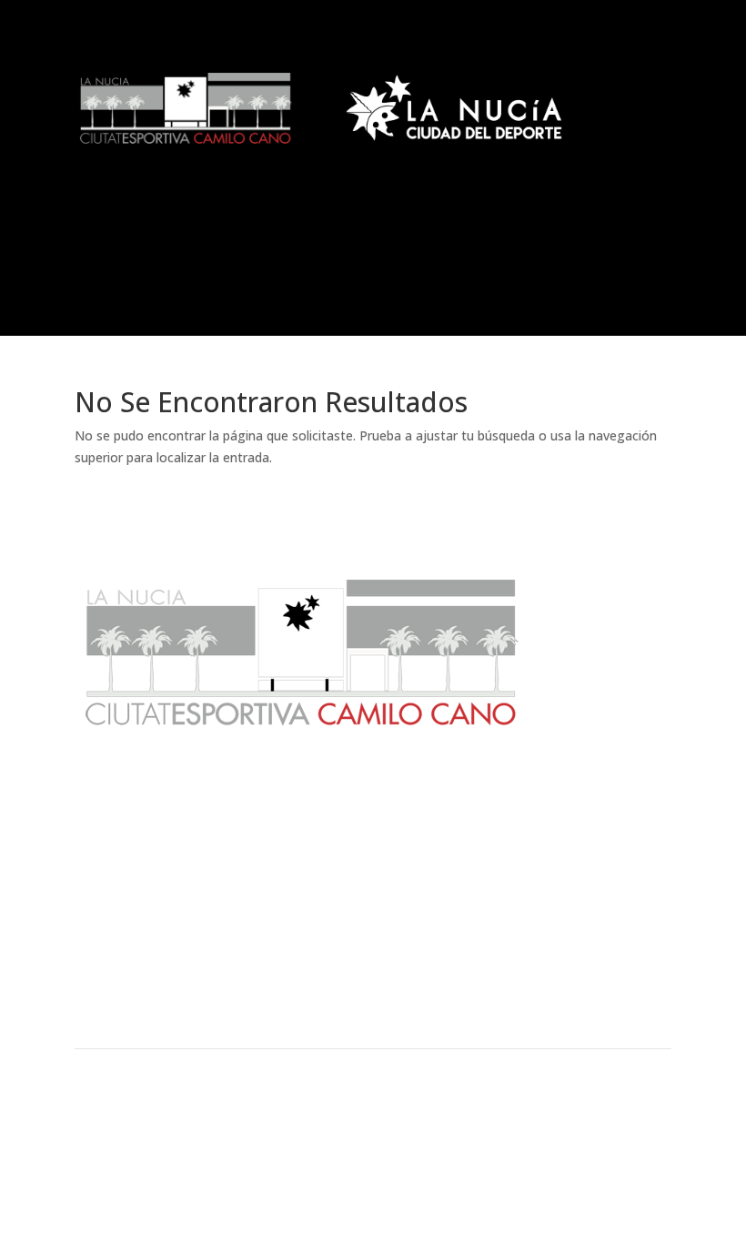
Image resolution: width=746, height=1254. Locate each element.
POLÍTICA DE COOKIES (405, 1148)
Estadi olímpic (575, 947)
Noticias (171, 947)
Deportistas (373, 1009)
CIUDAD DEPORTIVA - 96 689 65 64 (158, 1148)
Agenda (373, 947)
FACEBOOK (599, 1127)
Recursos (575, 978)
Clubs (171, 978)
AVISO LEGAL (384, 1127)
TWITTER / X (604, 1148)
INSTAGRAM (603, 1170)
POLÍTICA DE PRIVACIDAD (412, 1170)
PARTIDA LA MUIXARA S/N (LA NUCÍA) (162, 1170)
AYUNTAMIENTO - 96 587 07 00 (150, 1127)
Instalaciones (373, 978)
